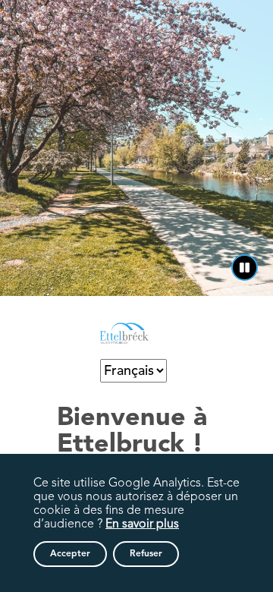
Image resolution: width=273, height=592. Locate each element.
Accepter (70, 554)
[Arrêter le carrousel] (244, 267)
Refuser (146, 554)
